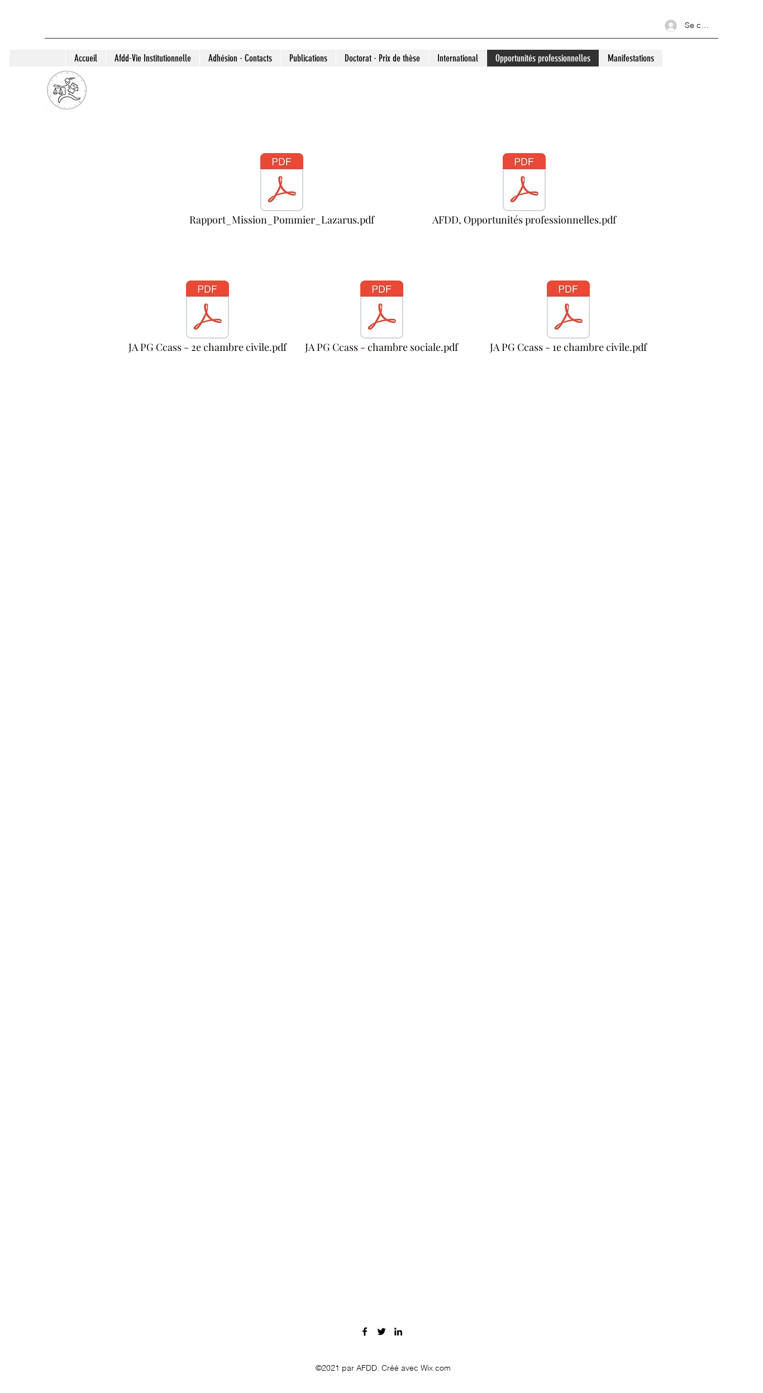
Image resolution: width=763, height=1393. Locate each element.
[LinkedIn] (398, 1331)
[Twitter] (381, 1331)
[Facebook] (364, 1331)
